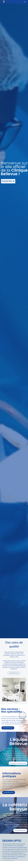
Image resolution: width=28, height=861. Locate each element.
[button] (8, 181)
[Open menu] (25, 2)
